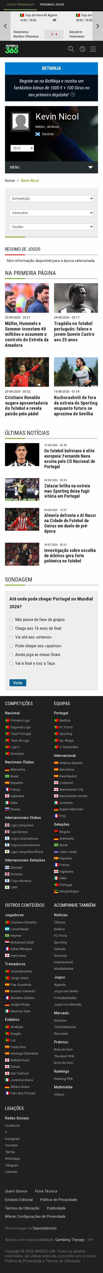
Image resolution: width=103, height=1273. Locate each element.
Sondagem (18, 579)
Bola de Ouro (63, 1049)
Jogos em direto (66, 991)
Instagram (12, 1139)
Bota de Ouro (63, 1063)
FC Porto (60, 935)
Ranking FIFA (63, 1078)
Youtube (11, 1145)
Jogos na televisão (68, 1004)
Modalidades (63, 969)
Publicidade (56, 1208)
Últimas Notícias (27, 433)
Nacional (60, 955)
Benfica (59, 929)
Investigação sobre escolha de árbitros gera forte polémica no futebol (70, 555)
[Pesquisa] (71, 49)
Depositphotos (45, 1228)
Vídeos (59, 1094)
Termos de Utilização (22, 1208)
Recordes (61, 1034)
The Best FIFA (64, 1056)
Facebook (12, 1125)
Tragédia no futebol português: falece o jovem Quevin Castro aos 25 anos (74, 332)
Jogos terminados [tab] (20, 4)
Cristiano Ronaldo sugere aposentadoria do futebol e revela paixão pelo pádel (26, 406)
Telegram (11, 1165)
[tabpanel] (51, 26)
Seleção (60, 949)
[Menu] (93, 49)
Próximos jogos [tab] (52, 4)
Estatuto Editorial (19, 1199)
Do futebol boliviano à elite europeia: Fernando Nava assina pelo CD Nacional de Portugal (69, 458)
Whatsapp (12, 1158)
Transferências (65, 1027)
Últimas (59, 922)
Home (10, 181)
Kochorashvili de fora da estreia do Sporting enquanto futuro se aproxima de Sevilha (76, 406)
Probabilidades (65, 998)
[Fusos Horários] (82, 49)
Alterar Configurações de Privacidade (35, 1216)
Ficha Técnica (46, 1191)
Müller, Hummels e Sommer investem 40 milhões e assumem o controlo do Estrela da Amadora (26, 334)
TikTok (10, 1152)
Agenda (60, 985)
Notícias (60, 1020)
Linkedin (11, 1172)
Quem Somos (16, 1191)
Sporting (60, 942)
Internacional (63, 962)
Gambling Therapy (69, 1240)
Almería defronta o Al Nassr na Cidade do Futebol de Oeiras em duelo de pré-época (70, 523)
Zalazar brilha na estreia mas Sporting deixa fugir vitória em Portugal (67, 491)
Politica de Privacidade (58, 1199)
